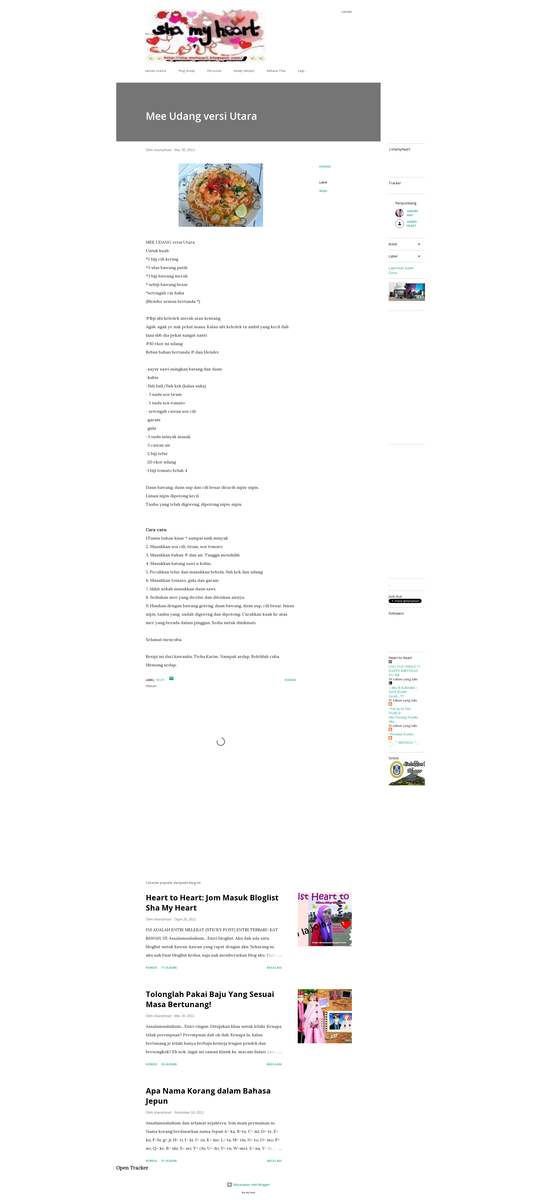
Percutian (214, 71)
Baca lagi (274, 967)
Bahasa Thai (276, 71)
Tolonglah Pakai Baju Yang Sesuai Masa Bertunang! (210, 999)
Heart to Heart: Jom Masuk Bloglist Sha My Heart (212, 902)
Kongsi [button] (325, 166)
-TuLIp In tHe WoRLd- (400, 711)
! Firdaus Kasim (401, 734)
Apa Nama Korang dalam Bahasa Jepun (208, 1096)
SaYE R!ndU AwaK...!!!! (398, 694)
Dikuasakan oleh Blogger (251, 1185)
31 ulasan (169, 1161)
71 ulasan (169, 967)
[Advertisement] (214, 827)
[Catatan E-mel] (171, 680)
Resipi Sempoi (244, 71)
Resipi (323, 191)
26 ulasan (169, 1064)
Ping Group (187, 71)
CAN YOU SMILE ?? (404, 666)
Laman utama (155, 71)
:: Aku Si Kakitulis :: (403, 687)
